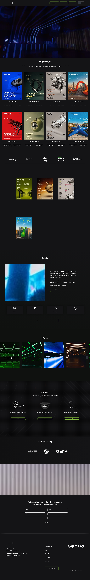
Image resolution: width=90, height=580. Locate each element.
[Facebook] (79, 546)
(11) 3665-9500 (10, 548)
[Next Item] (87, 357)
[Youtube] (76, 546)
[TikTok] (72, 546)
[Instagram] (69, 546)
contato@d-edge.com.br (12, 550)
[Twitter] (82, 546)
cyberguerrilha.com (77, 570)
